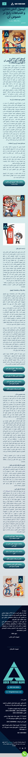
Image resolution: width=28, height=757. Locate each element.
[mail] (20, 748)
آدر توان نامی (10, 742)
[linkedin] (22, 748)
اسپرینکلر (8, 491)
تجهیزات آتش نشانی (13, 23)
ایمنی (19, 23)
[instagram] (25, 748)
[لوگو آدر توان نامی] (14, 662)
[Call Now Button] (24, 754)
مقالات (18, 25)
